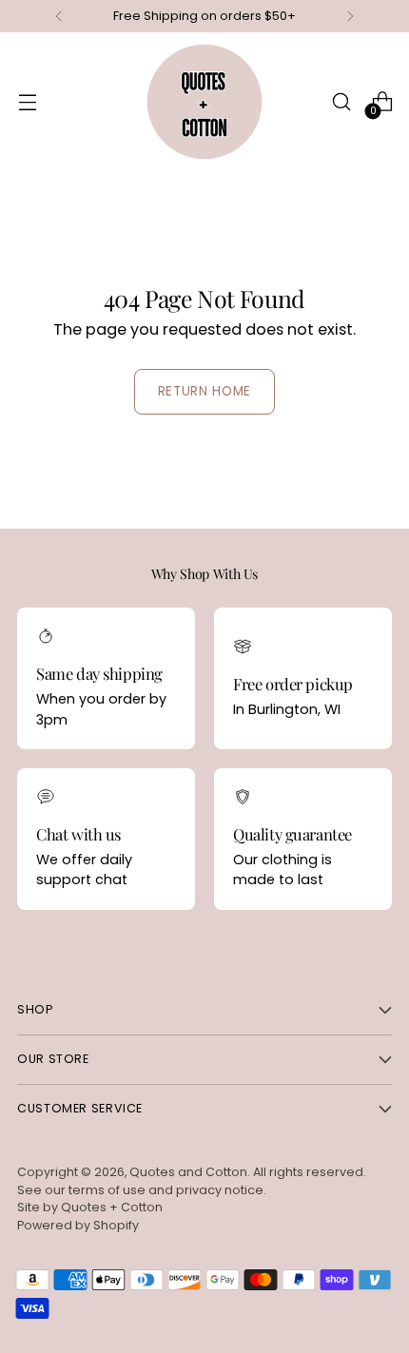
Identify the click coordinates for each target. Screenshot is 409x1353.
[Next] (350, 16)
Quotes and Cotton (188, 1172)
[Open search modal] (340, 102)
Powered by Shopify (78, 1225)
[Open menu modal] (27, 102)
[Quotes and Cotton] (204, 102)
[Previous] (59, 16)
